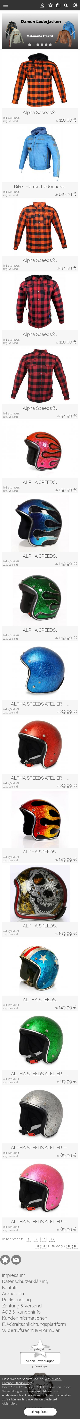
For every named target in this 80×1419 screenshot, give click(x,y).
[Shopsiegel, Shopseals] (40, 1340)
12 (43, 1239)
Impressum (13, 1275)
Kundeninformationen (24, 1318)
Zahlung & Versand (22, 1305)
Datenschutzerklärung (25, 1281)
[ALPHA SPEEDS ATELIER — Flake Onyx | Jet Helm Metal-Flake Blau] (40, 671)
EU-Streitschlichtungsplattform (34, 1324)
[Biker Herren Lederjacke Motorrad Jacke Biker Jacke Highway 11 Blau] (40, 154)
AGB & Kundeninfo (21, 1312)
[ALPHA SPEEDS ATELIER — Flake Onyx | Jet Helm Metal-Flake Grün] (40, 1041)
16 (52, 1239)
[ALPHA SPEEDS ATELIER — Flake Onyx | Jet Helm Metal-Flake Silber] (40, 1115)
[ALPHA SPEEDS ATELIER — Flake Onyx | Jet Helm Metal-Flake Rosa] (40, 1189)
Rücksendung (16, 1299)
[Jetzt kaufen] (40, 31)
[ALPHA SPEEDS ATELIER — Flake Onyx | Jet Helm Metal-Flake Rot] (40, 745)
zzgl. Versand (10, 121)
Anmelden (13, 1293)
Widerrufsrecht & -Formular (31, 1330)
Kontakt (10, 1287)
